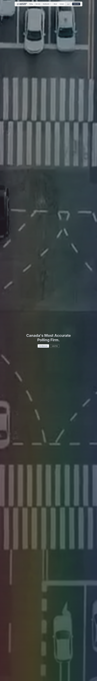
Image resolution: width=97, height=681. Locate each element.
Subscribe (76, 4)
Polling (31, 4)
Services (38, 4)
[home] (22, 4)
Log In (68, 4)
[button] (47, 4)
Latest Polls (55, 346)
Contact (62, 4)
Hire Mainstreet (43, 346)
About (55, 4)
